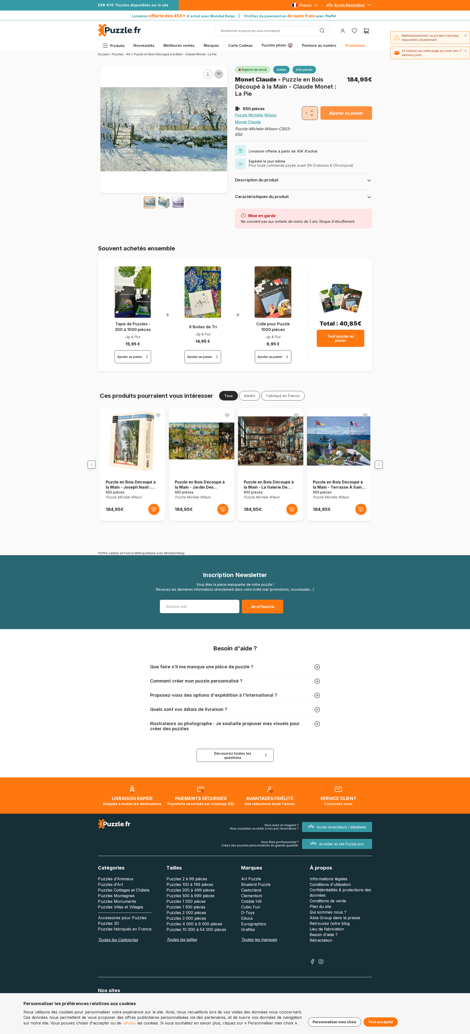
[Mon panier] (366, 31)
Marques (211, 45)
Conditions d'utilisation (330, 884)
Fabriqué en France (283, 396)
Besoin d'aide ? (324, 934)
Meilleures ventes (179, 45)
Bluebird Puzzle (255, 884)
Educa (247, 918)
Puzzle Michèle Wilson (256, 115)
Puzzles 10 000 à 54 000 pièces (196, 929)
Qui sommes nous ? (328, 912)
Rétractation (321, 940)
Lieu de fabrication (327, 929)
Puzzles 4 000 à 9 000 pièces (194, 923)
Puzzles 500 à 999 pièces (190, 895)
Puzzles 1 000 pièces (186, 901)
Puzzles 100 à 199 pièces (189, 884)
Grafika (248, 929)
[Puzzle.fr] (119, 35)
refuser (129, 1023)
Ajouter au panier (346, 113)
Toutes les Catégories (118, 939)
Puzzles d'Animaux (115, 878)
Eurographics (253, 923)
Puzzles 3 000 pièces (186, 918)
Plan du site (320, 906)
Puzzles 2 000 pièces (186, 912)
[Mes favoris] (354, 31)
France (305, 5)
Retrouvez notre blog (330, 923)
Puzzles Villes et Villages (120, 907)
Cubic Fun (250, 907)
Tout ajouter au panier (340, 338)
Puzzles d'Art (110, 884)
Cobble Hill (251, 901)
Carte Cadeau (240, 45)
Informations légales (328, 878)
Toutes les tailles (181, 939)
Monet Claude (256, 79)
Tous (228, 396)
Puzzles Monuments (117, 901)
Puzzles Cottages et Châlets (124, 890)
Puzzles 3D (108, 923)
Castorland (251, 890)
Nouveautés (143, 45)
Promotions (355, 45)
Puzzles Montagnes (116, 895)
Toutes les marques (259, 939)
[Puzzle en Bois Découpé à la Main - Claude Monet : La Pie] (149, 202)
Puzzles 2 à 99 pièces (186, 878)
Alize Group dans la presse (335, 917)
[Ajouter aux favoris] (219, 74)
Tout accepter (380, 1022)
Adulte (249, 396)
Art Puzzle (251, 878)
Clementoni (251, 895)
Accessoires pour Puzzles (122, 917)
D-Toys (248, 912)
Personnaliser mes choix (334, 1022)
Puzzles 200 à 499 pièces (190, 890)
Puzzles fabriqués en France (125, 929)
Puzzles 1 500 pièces (185, 907)
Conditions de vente (328, 900)
